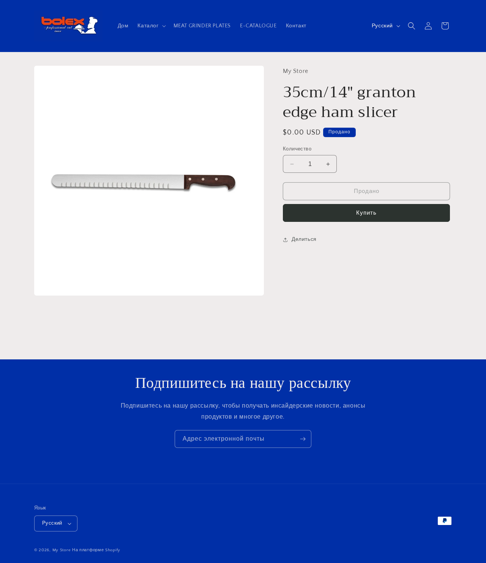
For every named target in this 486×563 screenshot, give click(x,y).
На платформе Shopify (96, 550)
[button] (151, 26)
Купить (366, 213)
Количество (297, 149)
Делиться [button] (304, 240)
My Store (61, 550)
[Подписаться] (302, 439)
